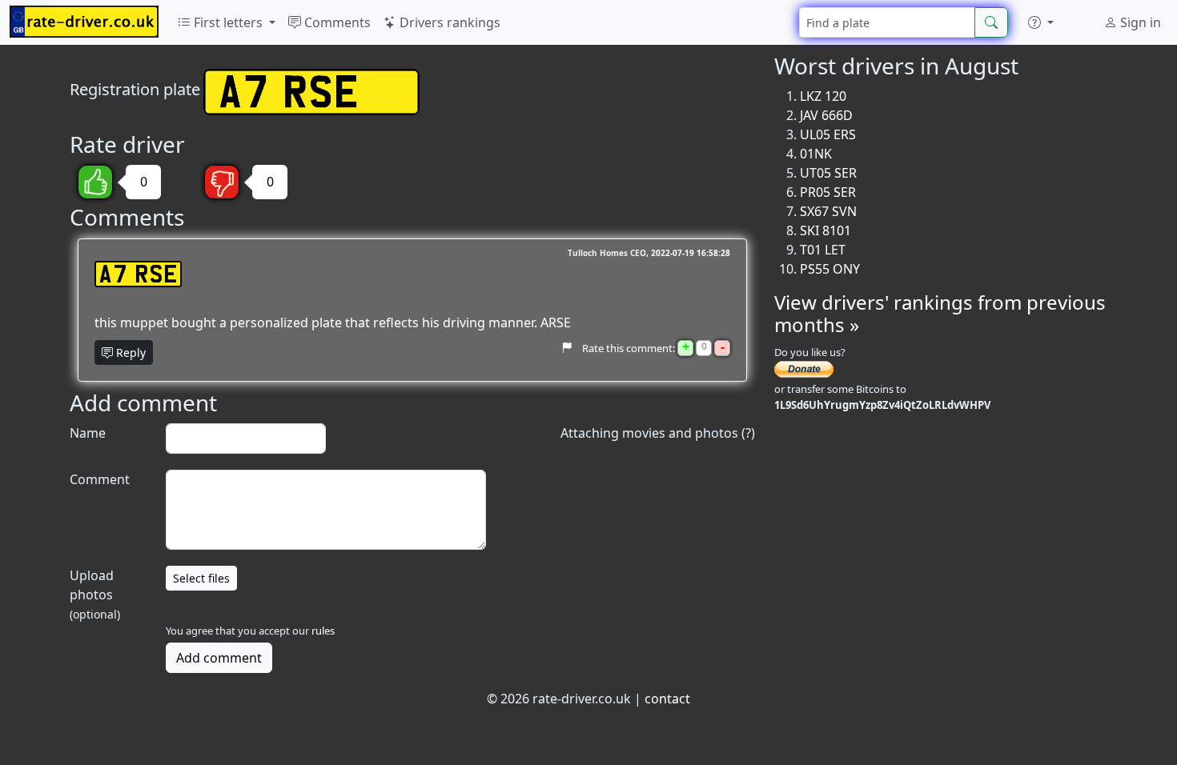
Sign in (1139, 22)
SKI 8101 (825, 230)
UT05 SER (828, 173)
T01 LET (823, 249)
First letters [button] (228, 22)
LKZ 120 (823, 96)
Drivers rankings (448, 22)
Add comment (219, 658)
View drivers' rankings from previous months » (940, 313)
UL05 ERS (828, 134)
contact (667, 698)
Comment (100, 479)
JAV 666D (826, 115)
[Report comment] (566, 348)
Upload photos (95, 594)
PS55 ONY (830, 269)
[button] (1041, 22)
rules (323, 630)
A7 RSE (138, 274)
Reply (129, 352)
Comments (336, 22)
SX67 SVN (828, 211)
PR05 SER (828, 192)
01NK (816, 153)
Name (88, 433)
